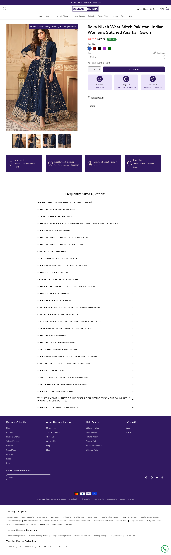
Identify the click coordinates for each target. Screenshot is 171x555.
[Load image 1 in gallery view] (19, 141)
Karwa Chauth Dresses (47, 547)
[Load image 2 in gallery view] (34, 141)
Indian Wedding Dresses (16, 535)
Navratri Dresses (65, 547)
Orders (129, 428)
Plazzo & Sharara (13, 437)
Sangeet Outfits (116, 535)
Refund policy (73, 499)
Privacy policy (86, 499)
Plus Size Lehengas (14, 521)
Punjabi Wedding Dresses (61, 535)
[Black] (99, 48)
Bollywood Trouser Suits (40, 524)
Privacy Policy (92, 441)
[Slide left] (9, 141)
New (8, 428)
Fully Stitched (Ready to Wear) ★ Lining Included (53, 26)
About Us (50, 437)
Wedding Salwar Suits (82, 535)
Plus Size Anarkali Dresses (149, 517)
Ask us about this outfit (99, 63)
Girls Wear (69, 524)
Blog (8, 463)
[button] (4, 9)
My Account (51, 428)
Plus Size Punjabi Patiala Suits (55, 521)
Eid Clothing (12, 547)
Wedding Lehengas (101, 535)
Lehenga (9, 454)
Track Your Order (53, 432)
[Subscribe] (48, 477)
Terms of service (98, 499)
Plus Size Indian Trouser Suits (79, 521)
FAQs (48, 445)
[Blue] (89, 48)
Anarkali (9, 432)
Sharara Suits (42, 517)
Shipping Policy (92, 450)
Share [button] (92, 106)
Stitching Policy (92, 428)
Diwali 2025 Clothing (27, 547)
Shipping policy (112, 499)
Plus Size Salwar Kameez (110, 517)
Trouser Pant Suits (27, 517)
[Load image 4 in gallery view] (64, 141)
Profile (128, 432)
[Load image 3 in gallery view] (49, 141)
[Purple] (104, 48)
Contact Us (51, 441)
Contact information (127, 499)
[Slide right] (75, 141)
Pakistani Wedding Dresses (38, 535)
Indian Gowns (57, 524)
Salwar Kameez (12, 441)
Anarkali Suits (13, 517)
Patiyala (9, 445)
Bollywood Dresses (137, 521)
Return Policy (91, 432)
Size (89, 53)
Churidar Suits (79, 517)
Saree (8, 459)
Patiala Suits (66, 517)
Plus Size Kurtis (121, 521)
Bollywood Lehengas (20, 524)
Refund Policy (92, 437)
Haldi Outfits (130, 535)
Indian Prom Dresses (129, 517)
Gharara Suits (93, 517)
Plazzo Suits (54, 517)
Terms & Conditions (94, 445)
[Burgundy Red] (94, 48)
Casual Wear (11, 450)
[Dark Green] (109, 48)
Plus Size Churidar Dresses (103, 521)
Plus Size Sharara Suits (32, 521)
